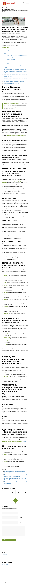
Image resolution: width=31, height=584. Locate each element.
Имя (21, 512)
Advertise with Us (6, 574)
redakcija (18, 33)
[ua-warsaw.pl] (12, 3)
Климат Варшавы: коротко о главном (12, 50)
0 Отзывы (9, 33)
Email (21, 517)
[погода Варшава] (13, 21)
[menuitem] (23, 3)
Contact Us (4, 554)
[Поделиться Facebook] (5, 492)
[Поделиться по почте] (25, 492)
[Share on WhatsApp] (19, 492)
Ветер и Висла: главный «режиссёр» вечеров (17, 55)
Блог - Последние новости (9, 8)
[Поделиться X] (12, 492)
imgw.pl (24, 441)
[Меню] (27, 3)
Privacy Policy (5, 564)
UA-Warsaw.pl (9, 582)
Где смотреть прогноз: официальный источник (14, 81)
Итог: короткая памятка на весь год (11, 83)
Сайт (21, 522)
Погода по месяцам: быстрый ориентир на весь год (15, 69)
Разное (13, 33)
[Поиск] (23, 3)
